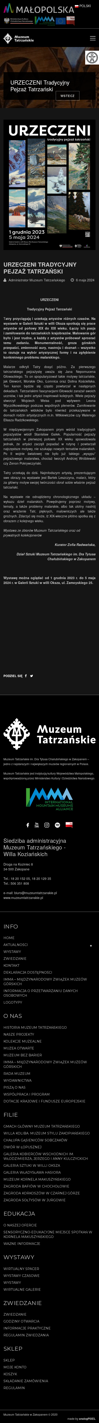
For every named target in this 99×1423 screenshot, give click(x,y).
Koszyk (10, 1374)
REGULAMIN (14, 1388)
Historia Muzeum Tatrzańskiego (35, 1027)
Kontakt (11, 965)
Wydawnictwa (17, 1080)
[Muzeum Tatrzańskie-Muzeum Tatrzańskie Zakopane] (18, 37)
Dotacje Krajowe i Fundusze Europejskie (44, 1101)
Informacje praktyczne (27, 1328)
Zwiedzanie (14, 959)
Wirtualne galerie (22, 1289)
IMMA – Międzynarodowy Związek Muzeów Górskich (45, 981)
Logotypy (12, 1002)
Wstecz (68, 96)
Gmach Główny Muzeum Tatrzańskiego (41, 1126)
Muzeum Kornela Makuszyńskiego (37, 1179)
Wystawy (12, 952)
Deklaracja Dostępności (27, 972)
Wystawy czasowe (21, 1276)
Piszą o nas (14, 1087)
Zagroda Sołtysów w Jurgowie (34, 1200)
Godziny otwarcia (21, 1321)
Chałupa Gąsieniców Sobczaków (35, 1140)
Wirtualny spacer (21, 1269)
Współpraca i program (26, 1094)
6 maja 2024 (85, 279)
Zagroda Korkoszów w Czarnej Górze (41, 1193)
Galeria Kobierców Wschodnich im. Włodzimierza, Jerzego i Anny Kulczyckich (45, 1156)
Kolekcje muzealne (22, 1041)
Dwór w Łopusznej (22, 1147)
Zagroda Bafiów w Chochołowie (36, 1186)
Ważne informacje (21, 1244)
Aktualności (15, 945)
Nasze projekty (18, 1034)
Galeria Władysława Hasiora (32, 1172)
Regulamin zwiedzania (26, 1335)
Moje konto (14, 1367)
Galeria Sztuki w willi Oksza (31, 1166)
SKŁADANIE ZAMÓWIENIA (25, 1381)
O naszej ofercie (20, 1225)
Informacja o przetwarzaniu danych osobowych (40, 993)
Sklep (9, 1360)
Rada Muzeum (16, 1074)
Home (9, 938)
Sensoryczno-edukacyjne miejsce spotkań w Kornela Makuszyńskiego (47, 1234)
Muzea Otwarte (18, 1048)
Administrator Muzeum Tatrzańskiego (37, 279)
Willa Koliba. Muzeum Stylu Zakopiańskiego (46, 1133)
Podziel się (13, 676)
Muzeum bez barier (22, 1055)
